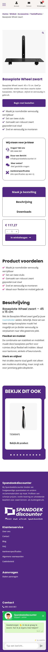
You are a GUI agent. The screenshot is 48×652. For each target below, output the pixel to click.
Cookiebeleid (8, 561)
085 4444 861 (16, 151)
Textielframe (36, 14)
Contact (5, 536)
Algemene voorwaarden (13, 556)
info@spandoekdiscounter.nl (23, 158)
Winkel (13, 14)
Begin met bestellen (24, 103)
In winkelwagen (19, 237)
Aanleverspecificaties (11, 551)
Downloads (24, 211)
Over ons (6, 531)
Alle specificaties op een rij (22, 174)
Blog (4, 541)
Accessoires (23, 14)
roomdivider (8, 319)
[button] (43, 32)
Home (5, 14)
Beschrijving (24, 202)
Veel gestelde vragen (20, 166)
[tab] (24, 192)
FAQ (4, 546)
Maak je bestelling (24, 192)
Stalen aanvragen (10, 576)
